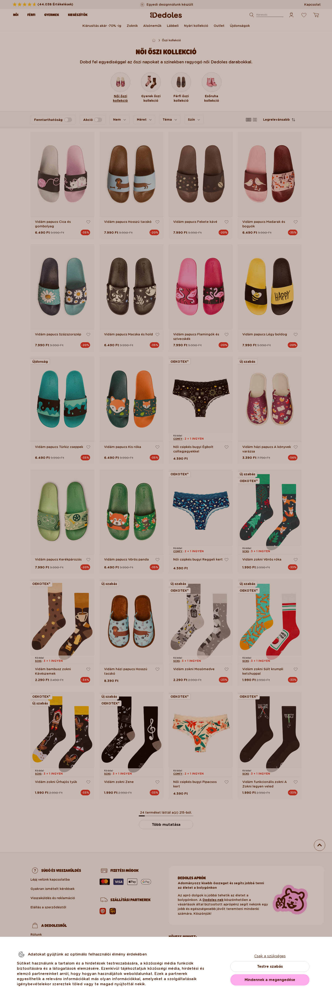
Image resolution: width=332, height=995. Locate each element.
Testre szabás (270, 966)
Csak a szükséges (270, 956)
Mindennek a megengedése (270, 980)
